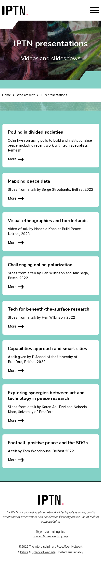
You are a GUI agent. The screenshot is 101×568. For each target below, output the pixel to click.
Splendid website (43, 552)
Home (6, 95)
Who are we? (26, 95)
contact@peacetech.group (50, 536)
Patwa (24, 552)
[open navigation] (94, 10)
